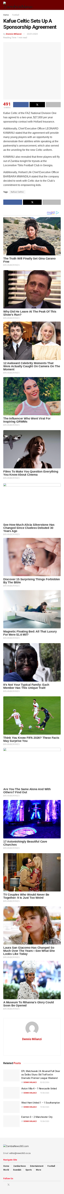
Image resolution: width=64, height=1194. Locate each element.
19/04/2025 (44, 1093)
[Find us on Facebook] (4, 1185)
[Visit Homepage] (18, 5)
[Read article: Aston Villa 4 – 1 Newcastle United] (11, 1093)
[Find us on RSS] (21, 1185)
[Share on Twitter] (37, 104)
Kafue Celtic (17, 192)
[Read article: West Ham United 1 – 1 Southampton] (11, 1107)
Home (6, 15)
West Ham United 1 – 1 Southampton (40, 1102)
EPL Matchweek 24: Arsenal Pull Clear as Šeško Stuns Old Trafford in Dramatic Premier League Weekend (40, 1075)
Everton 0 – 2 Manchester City (36, 1116)
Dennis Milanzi (14, 34)
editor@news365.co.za (20, 1153)
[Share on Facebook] (21, 104)
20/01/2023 (32, 34)
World (6, 1170)
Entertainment (36, 1166)
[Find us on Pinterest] (13, 1185)
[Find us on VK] (17, 1185)
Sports (28, 1170)
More (38, 1170)
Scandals (17, 1170)
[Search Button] (59, 5)
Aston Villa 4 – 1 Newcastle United (39, 1088)
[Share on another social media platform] (53, 104)
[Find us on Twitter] (8, 1185)
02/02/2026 (44, 1082)
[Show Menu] (53, 5)
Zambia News (19, 1166)
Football (15, 15)
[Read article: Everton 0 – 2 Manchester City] (11, 1121)
